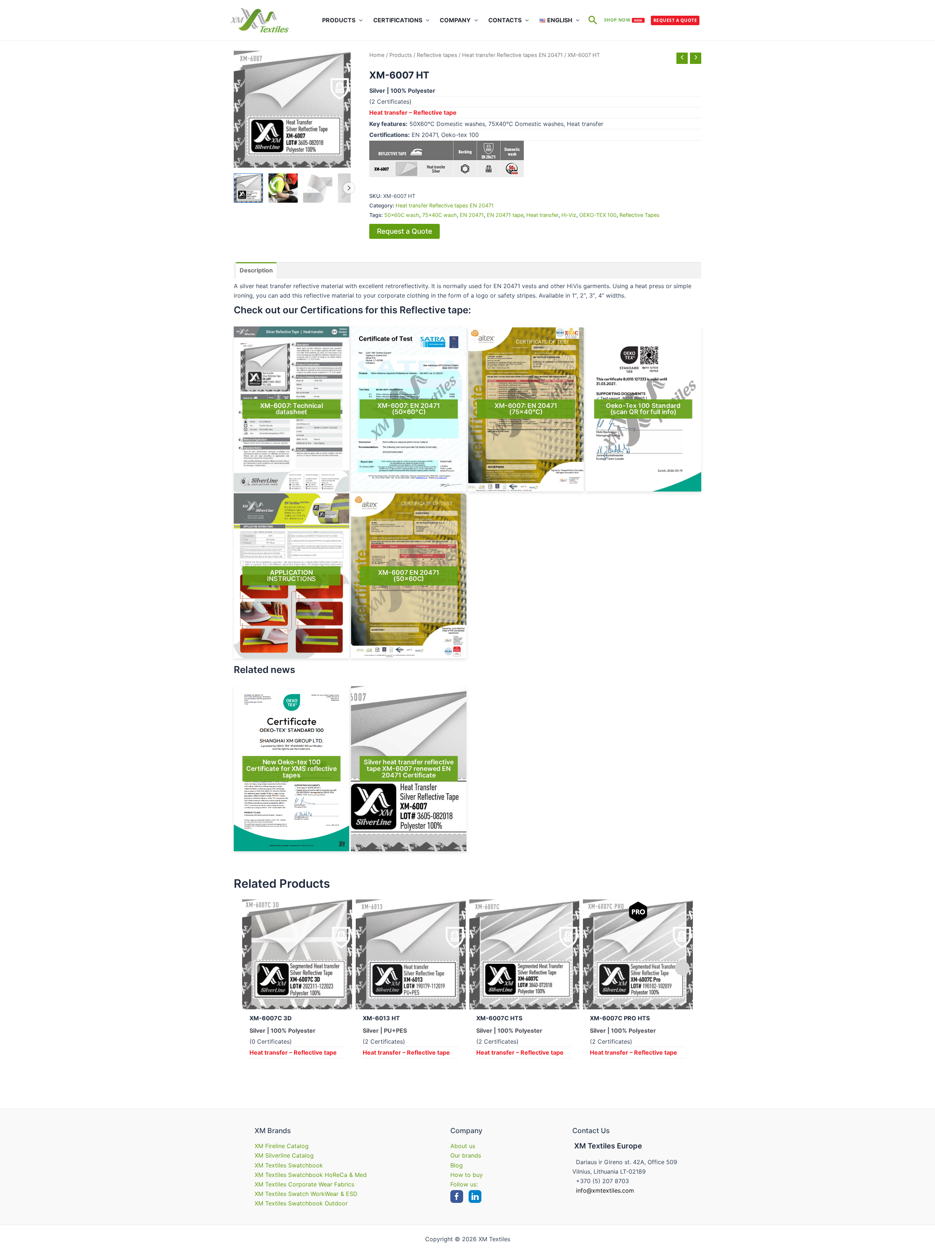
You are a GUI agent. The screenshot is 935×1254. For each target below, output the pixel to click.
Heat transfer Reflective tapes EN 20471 (512, 55)
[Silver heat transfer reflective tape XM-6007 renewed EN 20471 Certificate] (408, 768)
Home (377, 55)
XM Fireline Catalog (282, 1146)
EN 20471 (472, 215)
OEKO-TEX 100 (598, 215)
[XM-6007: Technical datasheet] (291, 409)
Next (348, 188)
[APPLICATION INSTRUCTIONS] (291, 575)
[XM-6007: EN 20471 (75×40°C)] (526, 409)
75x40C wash (439, 215)
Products (400, 55)
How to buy (466, 1174)
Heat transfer (542, 215)
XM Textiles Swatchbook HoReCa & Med (311, 1174)
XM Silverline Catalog (284, 1155)
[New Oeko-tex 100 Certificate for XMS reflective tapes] (291, 768)
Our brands (465, 1155)
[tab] (256, 270)
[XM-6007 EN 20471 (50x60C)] (408, 575)
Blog (456, 1165)
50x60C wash (401, 215)
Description (256, 270)
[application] (359, 20)
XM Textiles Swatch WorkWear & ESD (306, 1193)
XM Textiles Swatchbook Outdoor (301, 1203)
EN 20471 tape (505, 215)
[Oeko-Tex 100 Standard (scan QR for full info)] (643, 409)
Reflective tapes (437, 55)
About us (462, 1146)
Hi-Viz (568, 215)
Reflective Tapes (639, 215)
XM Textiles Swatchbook (289, 1165)
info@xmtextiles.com (605, 1190)
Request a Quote (675, 20)
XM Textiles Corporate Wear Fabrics (304, 1184)
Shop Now (623, 20)
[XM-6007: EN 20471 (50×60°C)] (408, 409)
